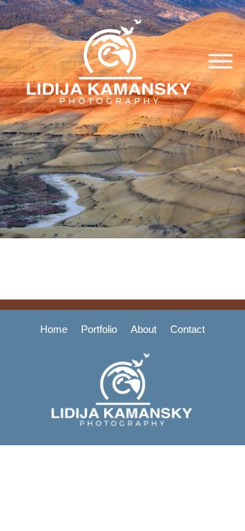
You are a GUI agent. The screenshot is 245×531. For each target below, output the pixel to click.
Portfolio (99, 329)
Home (53, 329)
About (144, 329)
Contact (187, 329)
